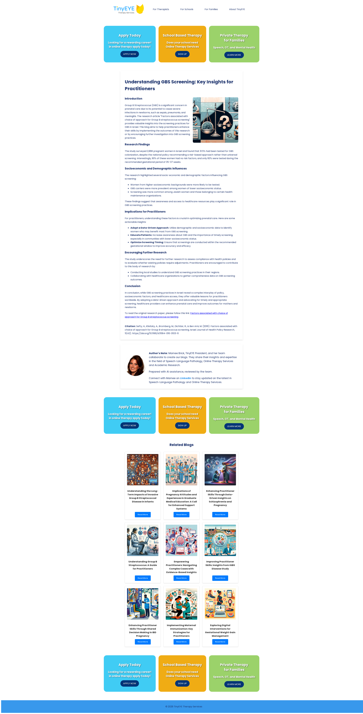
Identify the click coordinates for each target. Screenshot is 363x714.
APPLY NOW (129, 54)
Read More (144, 515)
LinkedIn (185, 378)
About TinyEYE (237, 9)
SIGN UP (182, 54)
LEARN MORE (234, 55)
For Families (211, 9)
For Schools (186, 9)
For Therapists (161, 9)
